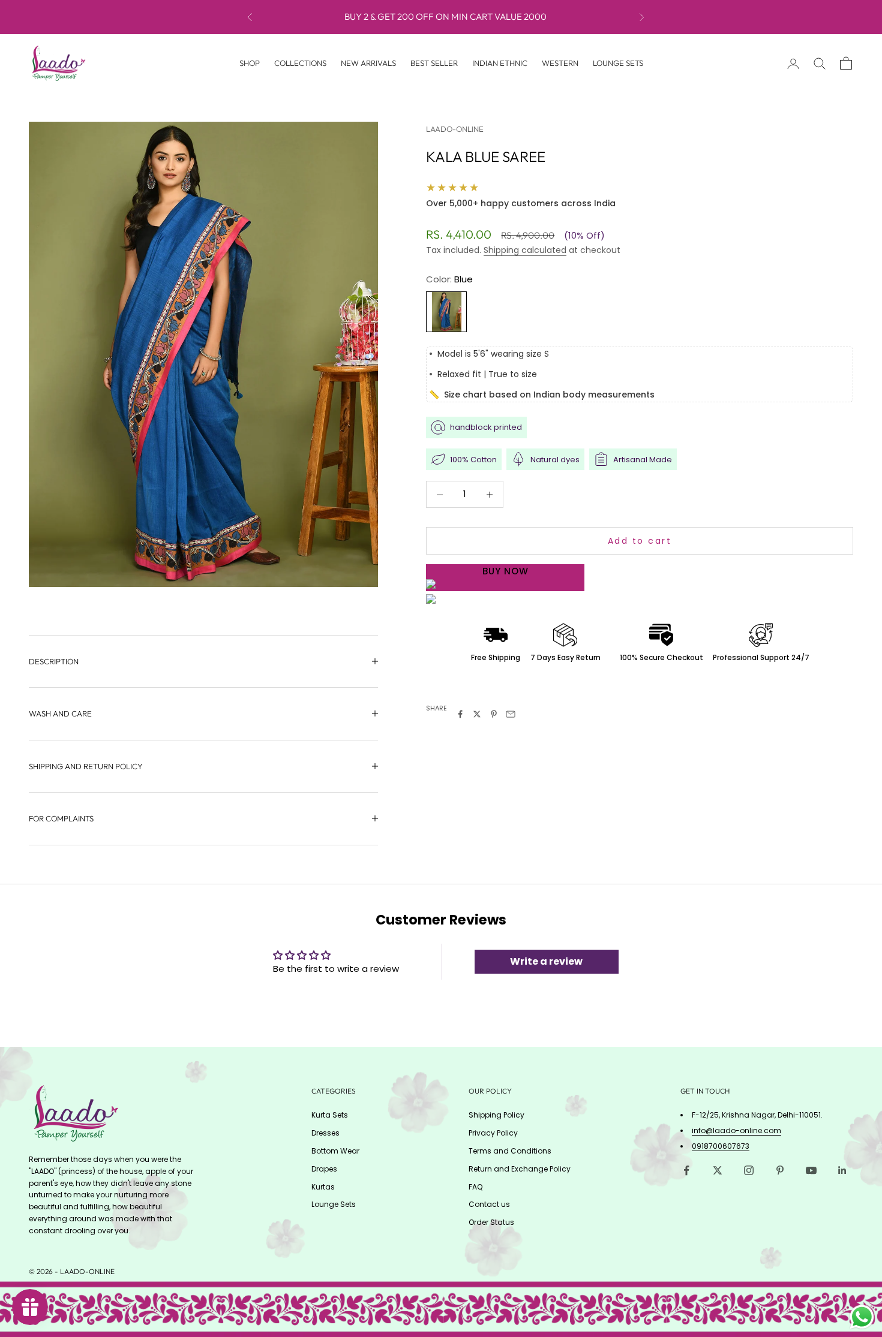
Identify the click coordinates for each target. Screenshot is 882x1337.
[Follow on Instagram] (749, 1170)
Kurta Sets (329, 1115)
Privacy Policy (493, 1133)
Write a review (546, 961)
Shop (249, 63)
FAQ (475, 1187)
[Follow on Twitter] (718, 1170)
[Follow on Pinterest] (780, 1170)
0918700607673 (720, 1146)
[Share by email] (510, 714)
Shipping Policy (496, 1115)
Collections (300, 63)
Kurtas (323, 1187)
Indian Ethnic (499, 63)
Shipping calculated (525, 250)
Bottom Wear (335, 1151)
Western (560, 63)
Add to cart (640, 541)
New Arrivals (368, 63)
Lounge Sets (618, 63)
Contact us (489, 1204)
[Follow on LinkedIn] (842, 1170)
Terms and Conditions (510, 1151)
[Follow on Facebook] (686, 1170)
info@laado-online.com (736, 1130)
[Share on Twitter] (477, 714)
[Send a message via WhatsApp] (862, 1317)
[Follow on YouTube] (811, 1170)
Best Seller (434, 63)
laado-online (455, 129)
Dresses (325, 1133)
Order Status (491, 1222)
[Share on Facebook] (460, 714)
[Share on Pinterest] (494, 714)
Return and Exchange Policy (520, 1169)
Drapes (324, 1169)
